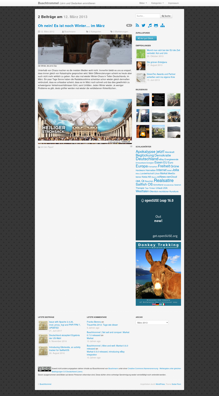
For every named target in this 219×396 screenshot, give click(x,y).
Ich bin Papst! (47, 146)
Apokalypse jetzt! (150, 151)
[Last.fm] (150, 25)
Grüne (175, 166)
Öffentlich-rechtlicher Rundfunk (163, 191)
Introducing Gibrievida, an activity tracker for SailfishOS (64, 349)
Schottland (158, 184)
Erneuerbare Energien (145, 162)
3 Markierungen (120, 31)
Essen (158, 162)
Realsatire (164, 180)
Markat (163, 173)
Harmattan (151, 170)
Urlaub (159, 187)
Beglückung (145, 155)
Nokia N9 (146, 176)
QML (138, 181)
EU (165, 162)
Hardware (140, 170)
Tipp (147, 188)
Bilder (142, 2)
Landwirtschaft (147, 173)
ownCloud (171, 176)
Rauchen (149, 181)
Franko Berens (94, 321)
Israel (169, 170)
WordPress (160, 384)
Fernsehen (152, 166)
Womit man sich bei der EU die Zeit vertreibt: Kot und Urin (163, 52)
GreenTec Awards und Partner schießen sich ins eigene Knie (161, 75)
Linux (157, 173)
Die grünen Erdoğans (157, 62)
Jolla (175, 169)
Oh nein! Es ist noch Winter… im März (71, 25)
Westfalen (142, 191)
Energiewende (171, 159)
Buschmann (70, 31)
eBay (161, 159)
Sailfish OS (144, 184)
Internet (161, 170)
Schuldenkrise (169, 185)
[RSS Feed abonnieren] (138, 25)
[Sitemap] (162, 25)
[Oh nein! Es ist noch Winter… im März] (85, 49)
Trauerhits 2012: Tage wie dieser (102, 324)
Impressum (173, 2)
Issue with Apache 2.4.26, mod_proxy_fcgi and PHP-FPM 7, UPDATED (65, 324)
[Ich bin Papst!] (85, 121)
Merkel (138, 177)
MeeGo (171, 173)
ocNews (161, 176)
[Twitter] (144, 25)
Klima (138, 173)
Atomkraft (169, 151)
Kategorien (156, 2)
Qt (142, 181)
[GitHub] (156, 25)
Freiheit (164, 165)
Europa (142, 165)
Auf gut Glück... (147, 38)
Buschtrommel (45, 384)
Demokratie (162, 155)
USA (165, 187)
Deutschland (147, 158)
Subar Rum (176, 384)
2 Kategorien (95, 31)
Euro (170, 162)
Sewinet (177, 184)
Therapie (140, 187)
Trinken (152, 188)
